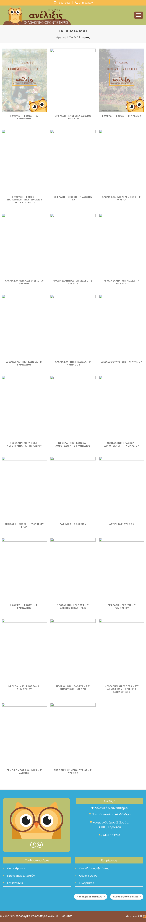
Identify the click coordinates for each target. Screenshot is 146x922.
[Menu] (138, 15)
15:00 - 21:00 (63, 2)
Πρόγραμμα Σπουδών (21, 875)
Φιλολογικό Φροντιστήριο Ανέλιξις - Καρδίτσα (44, 916)
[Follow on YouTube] (40, 845)
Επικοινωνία (15, 882)
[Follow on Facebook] (33, 845)
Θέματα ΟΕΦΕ (88, 875)
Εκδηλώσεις (86, 882)
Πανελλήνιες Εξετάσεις (94, 868)
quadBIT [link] (138, 916)
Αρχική (61, 37)
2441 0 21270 (85, 2)
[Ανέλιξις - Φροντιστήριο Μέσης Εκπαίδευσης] (38, 15)
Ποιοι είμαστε (16, 868)
